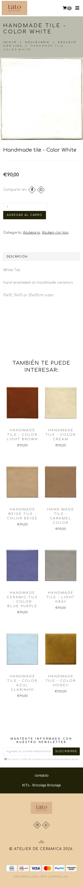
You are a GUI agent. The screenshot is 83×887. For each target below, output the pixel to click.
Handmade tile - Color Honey (61, 681)
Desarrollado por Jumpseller (41, 876)
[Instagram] (37, 825)
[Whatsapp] (46, 825)
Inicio (10, 42)
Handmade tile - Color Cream (61, 435)
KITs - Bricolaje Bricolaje (41, 785)
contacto (42, 775)
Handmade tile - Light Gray (61, 597)
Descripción (17, 256)
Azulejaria (37, 42)
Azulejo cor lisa (55, 233)
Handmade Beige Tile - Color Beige (22, 514)
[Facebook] (32, 189)
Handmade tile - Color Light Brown (22, 435)
